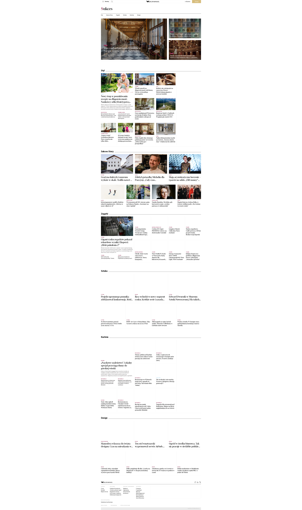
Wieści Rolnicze (140, 496)
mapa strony (104, 505)
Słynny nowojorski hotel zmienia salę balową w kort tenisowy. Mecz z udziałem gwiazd (183, 57)
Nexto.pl (138, 491)
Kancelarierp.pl (139, 494)
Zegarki (118, 15)
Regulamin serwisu (114, 491)
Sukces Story (109, 15)
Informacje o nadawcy (115, 493)
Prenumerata (126, 491)
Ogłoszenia (126, 490)
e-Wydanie (187, 1)
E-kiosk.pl (138, 488)
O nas (102, 488)
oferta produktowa (125, 505)
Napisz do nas (104, 491)
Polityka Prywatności (115, 488)
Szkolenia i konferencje (107, 502)
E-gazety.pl (139, 490)
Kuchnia (132, 15)
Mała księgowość (140, 493)
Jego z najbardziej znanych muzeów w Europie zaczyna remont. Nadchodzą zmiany (122, 49)
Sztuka (125, 15)
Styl (102, 15)
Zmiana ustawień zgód (115, 490)
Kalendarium (114, 505)
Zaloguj (196, 1)
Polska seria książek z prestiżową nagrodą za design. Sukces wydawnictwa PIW (184, 35)
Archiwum (125, 493)
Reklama (125, 488)
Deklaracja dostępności (115, 494)
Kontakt (103, 490)
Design (139, 15)
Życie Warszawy (140, 498)
